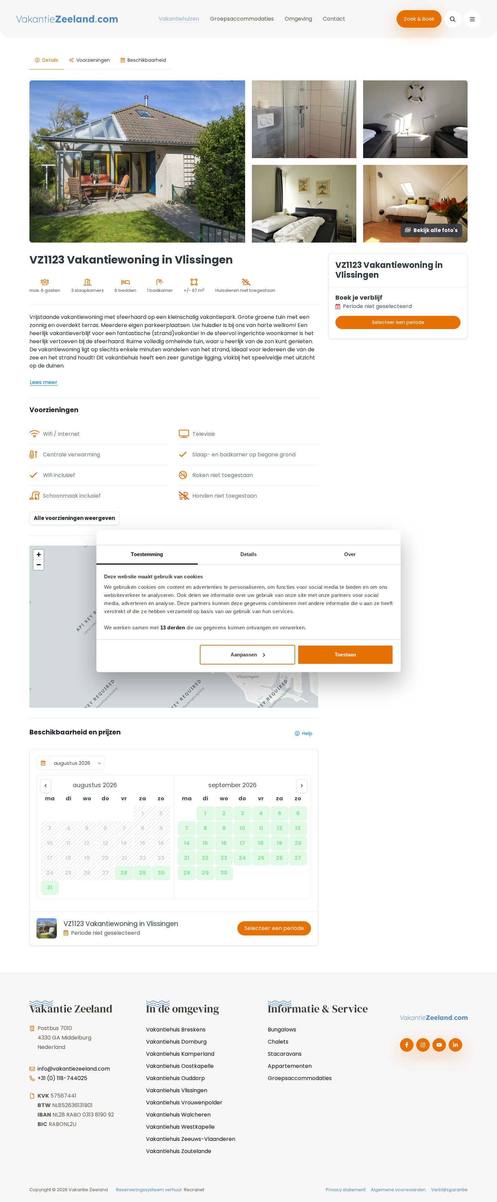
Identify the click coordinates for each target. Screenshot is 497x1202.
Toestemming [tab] (147, 554)
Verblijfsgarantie (449, 1189)
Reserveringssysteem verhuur (149, 1189)
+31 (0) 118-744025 (62, 1078)
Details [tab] (248, 554)
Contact (334, 19)
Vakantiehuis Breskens (176, 1029)
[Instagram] (423, 1045)
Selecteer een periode (274, 928)
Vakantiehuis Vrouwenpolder (184, 1102)
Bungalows (282, 1029)
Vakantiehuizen (179, 19)
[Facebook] (406, 1045)
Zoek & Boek (419, 18)
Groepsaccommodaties (242, 19)
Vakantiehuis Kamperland (180, 1054)
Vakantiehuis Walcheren (178, 1115)
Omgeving (298, 19)
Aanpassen (244, 654)
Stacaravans (285, 1054)
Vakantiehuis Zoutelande (178, 1151)
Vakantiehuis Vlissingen (176, 1090)
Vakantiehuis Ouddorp (175, 1078)
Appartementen (290, 1066)
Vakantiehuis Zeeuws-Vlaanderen (190, 1139)
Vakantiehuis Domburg (176, 1042)
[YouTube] (439, 1045)
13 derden (172, 627)
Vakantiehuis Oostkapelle (180, 1066)
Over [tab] (350, 554)
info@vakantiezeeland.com (74, 1069)
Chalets (278, 1042)
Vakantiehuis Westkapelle (180, 1127)
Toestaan (345, 654)
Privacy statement (345, 1189)
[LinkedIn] (455, 1045)
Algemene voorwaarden (398, 1189)
